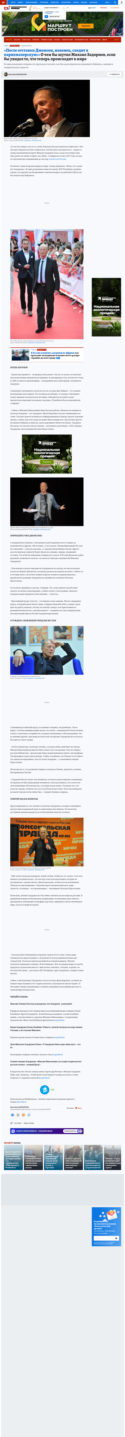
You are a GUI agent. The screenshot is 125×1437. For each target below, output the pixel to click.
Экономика (66, 2)
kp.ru (80, 1108)
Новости (17, 40)
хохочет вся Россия (57, 159)
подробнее (59, 1020)
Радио (93, 8)
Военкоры (35, 40)
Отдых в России (67, 40)
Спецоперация (31, 2)
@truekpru (22, 1101)
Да (46, 16)
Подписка (115, 8)
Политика (44, 2)
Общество (54, 2)
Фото (13, 2)
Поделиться (115, 74)
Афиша (104, 40)
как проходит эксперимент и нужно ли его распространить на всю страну (55, 355)
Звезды (84, 2)
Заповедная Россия (81, 40)
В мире (76, 2)
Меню (3, 2)
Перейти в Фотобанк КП (32, 140)
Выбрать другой (54, 16)
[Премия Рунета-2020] (34, 7)
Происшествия (95, 40)
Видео (20, 2)
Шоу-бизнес (17, 1123)
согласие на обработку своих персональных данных (104, 1243)
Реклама (103, 8)
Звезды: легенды (29, 1123)
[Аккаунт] (121, 2)
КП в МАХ (57, 40)
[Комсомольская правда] (15, 8)
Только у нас (26, 40)
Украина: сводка (46, 40)
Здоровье (93, 2)
